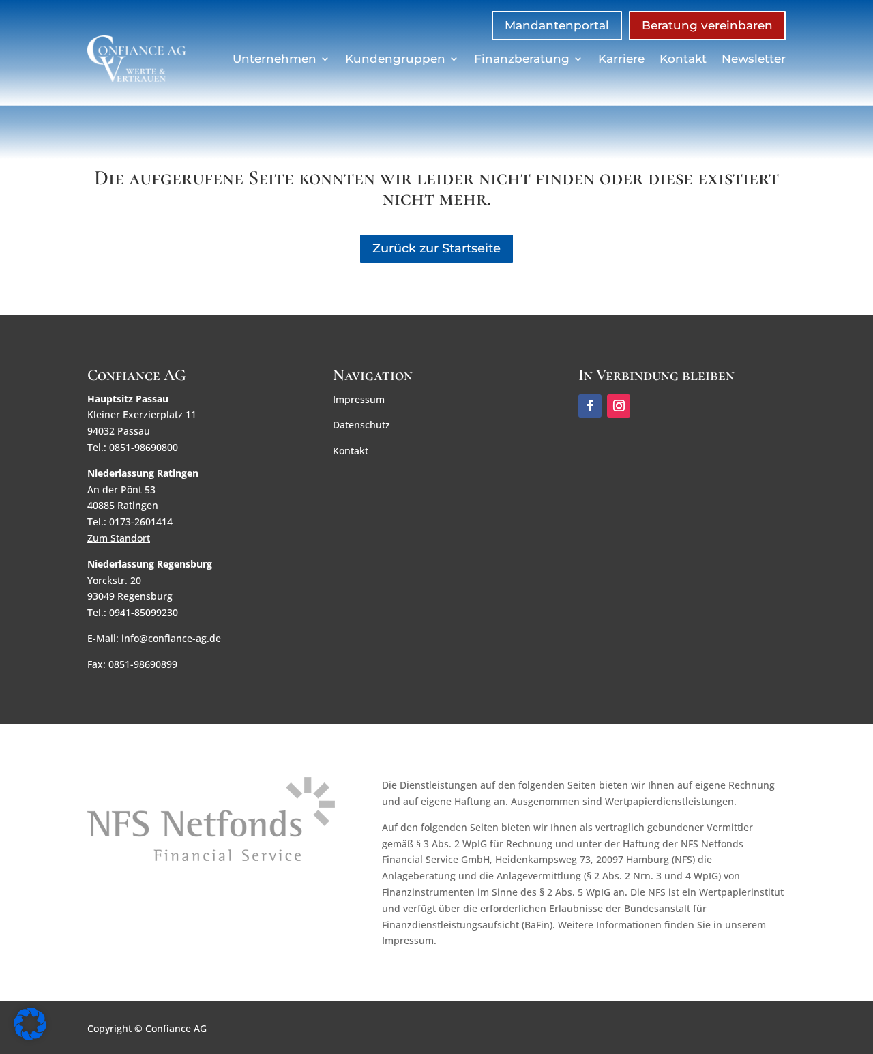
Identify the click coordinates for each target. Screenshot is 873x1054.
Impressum (359, 399)
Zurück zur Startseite (436, 248)
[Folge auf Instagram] (618, 406)
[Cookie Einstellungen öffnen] (30, 1036)
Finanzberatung (521, 58)
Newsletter (754, 58)
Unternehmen (274, 58)
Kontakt (683, 58)
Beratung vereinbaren (707, 25)
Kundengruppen (395, 58)
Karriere (621, 58)
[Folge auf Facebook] (590, 406)
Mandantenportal (557, 25)
